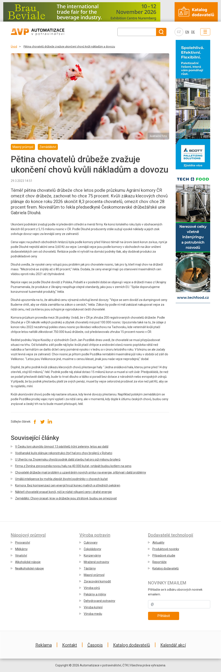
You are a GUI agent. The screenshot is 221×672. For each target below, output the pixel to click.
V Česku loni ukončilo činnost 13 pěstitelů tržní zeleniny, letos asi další (61, 446)
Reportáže (159, 562)
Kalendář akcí (173, 645)
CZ (179, 32)
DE (193, 32)
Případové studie (163, 555)
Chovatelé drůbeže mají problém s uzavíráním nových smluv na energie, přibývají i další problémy (80, 472)
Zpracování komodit (97, 581)
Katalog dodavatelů (165, 568)
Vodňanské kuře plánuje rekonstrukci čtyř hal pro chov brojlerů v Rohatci (63, 453)
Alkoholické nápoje (28, 562)
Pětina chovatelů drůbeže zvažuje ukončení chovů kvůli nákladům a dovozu (69, 46)
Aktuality (158, 542)
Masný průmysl (94, 575)
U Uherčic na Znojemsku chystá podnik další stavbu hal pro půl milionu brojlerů (67, 459)
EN (187, 32)
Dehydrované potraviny (99, 601)
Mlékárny (21, 549)
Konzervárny (92, 555)
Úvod (14, 46)
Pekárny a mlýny (95, 594)
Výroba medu (93, 613)
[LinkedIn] (49, 421)
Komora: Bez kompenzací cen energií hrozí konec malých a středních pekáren (67, 485)
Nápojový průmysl (28, 535)
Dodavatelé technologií (170, 535)
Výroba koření (93, 607)
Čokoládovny (92, 549)
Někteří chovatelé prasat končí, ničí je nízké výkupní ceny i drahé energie (63, 492)
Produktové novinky (165, 549)
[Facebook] (35, 421)
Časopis (95, 645)
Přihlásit (163, 616)
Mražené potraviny (96, 562)
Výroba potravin (94, 535)
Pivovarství (22, 542)
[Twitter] (42, 421)
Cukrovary (91, 542)
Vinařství (21, 555)
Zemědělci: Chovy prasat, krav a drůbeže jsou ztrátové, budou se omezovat (66, 498)
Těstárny (90, 568)
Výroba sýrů (92, 588)
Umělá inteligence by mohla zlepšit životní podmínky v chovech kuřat (61, 479)
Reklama (43, 645)
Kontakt (69, 645)
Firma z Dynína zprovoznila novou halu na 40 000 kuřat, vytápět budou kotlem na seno (73, 466)
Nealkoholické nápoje (29, 568)
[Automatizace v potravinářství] (46, 32)
